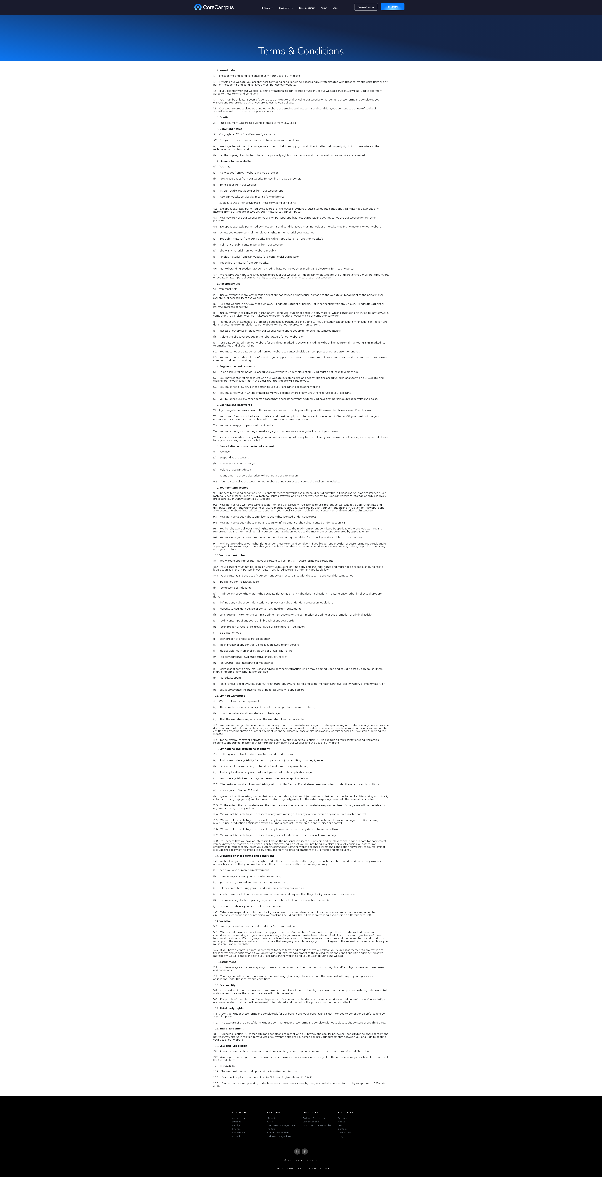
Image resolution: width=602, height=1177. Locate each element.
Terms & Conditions (286, 1168)
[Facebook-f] (305, 1151)
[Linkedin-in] (297, 1151)
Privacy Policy (318, 1168)
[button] (267, 8)
